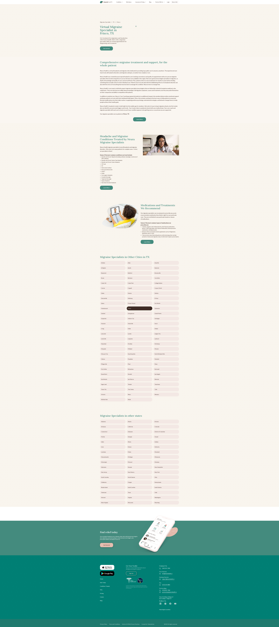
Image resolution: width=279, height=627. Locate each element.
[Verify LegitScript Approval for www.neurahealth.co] (140, 580)
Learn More (139, 119)
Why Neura (128, 2)
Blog (150, 2)
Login (168, 2)
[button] (119, 2)
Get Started (106, 545)
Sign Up (131, 573)
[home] (106, 2)
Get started (106, 48)
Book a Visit (174, 2)
